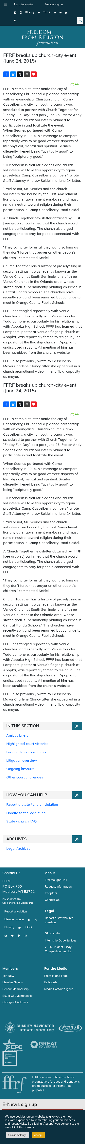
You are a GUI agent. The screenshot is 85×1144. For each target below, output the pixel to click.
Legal (49, 911)
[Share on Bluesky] (13, 74)
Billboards (50, 982)
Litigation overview (21, 760)
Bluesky (29, 12)
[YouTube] (55, 13)
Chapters (51, 893)
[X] (39, 13)
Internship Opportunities (60, 940)
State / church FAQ (21, 821)
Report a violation (24, 4)
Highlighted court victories (27, 744)
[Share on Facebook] (6, 74)
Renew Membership (15, 989)
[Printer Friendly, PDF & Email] (75, 84)
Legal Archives (18, 848)
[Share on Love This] (34, 74)
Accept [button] (38, 1135)
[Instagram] (21, 13)
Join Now (8, 976)
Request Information (58, 886)
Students (52, 933)
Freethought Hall (56, 880)
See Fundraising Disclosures (17, 903)
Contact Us (11, 873)
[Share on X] (20, 74)
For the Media (55, 969)
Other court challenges (24, 777)
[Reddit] (60, 13)
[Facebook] (15, 13)
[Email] (15, 20)
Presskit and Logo (56, 976)
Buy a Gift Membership (17, 996)
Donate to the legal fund (26, 813)
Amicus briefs (17, 735)
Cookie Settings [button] (17, 1135)
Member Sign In (12, 982)
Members (10, 969)
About (50, 873)
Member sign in (54, 4)
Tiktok (46, 12)
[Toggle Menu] (5, 4)
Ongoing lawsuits (20, 769)
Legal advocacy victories (26, 752)
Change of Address (15, 1002)
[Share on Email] (27, 74)
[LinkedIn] (66, 13)
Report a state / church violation (32, 804)
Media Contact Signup (58, 989)
